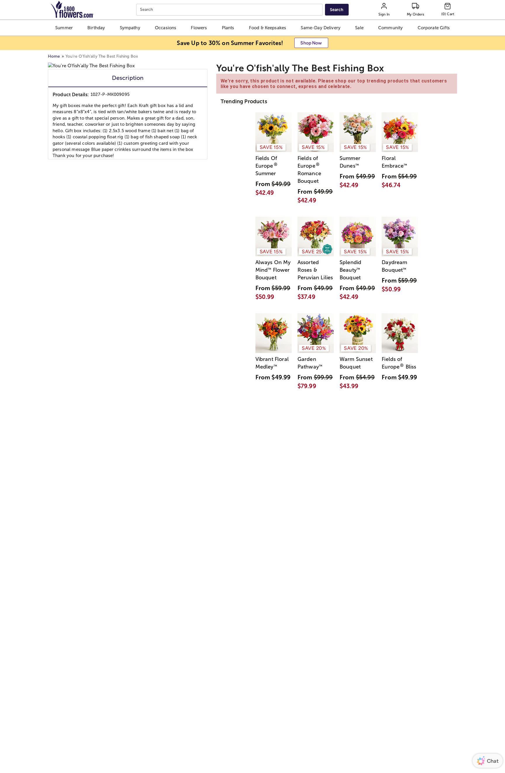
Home (54, 56)
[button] (64, 28)
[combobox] (230, 10)
